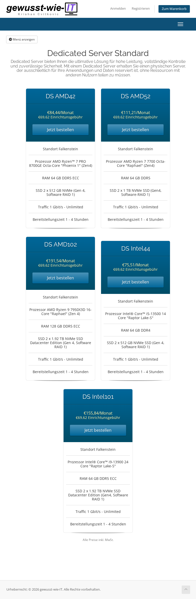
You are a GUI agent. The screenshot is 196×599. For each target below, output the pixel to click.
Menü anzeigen (23, 39)
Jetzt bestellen (60, 129)
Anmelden (118, 8)
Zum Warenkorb (174, 9)
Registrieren (141, 8)
